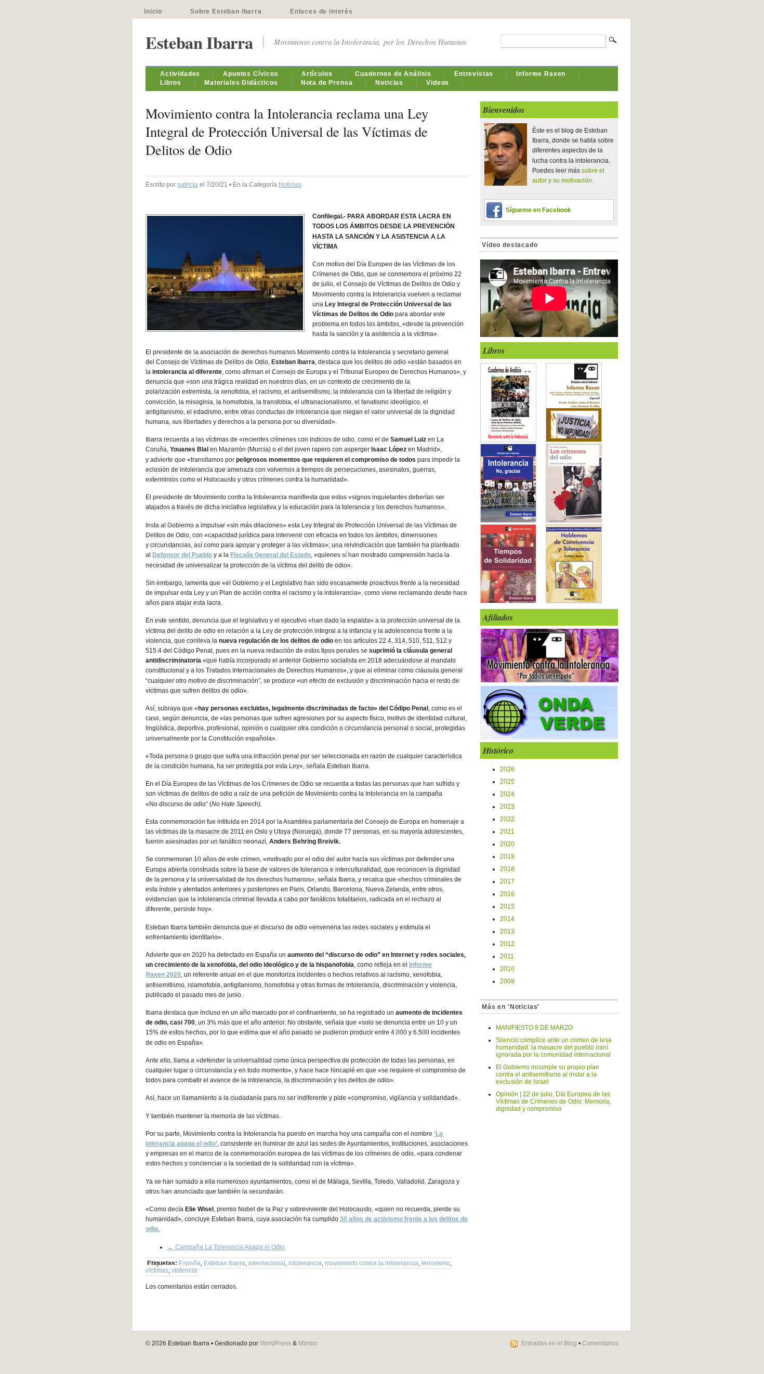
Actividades (180, 73)
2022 (507, 819)
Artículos (317, 73)
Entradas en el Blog (549, 1343)
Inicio (153, 11)
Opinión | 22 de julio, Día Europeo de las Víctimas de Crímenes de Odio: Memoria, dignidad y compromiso (553, 1101)
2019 (507, 856)
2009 (507, 981)
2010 (507, 969)
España (190, 1263)
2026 (507, 769)
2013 (507, 931)
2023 (507, 806)
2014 (507, 919)
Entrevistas (473, 73)
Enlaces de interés (321, 11)
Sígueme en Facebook (538, 210)
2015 (507, 906)
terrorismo (435, 1263)
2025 (507, 781)
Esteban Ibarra (199, 42)
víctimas (157, 1270)
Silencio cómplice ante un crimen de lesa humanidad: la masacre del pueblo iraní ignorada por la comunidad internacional (554, 1047)
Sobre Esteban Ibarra (226, 11)
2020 (507, 844)
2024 (507, 794)
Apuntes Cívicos (251, 73)
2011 (507, 956)
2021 (507, 831)
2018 (507, 869)
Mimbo (308, 1343)
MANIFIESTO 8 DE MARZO (534, 1027)
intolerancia (305, 1263)
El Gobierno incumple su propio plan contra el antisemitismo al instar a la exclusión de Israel (547, 1074)
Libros (170, 82)
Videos (437, 82)
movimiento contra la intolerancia (371, 1263)
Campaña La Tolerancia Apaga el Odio (226, 1247)
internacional (266, 1263)
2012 (507, 944)
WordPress (275, 1343)
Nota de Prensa (327, 82)
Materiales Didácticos (241, 82)
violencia (184, 1270)
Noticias (389, 82)
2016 (507, 894)
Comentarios (600, 1343)
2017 (507, 881)
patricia (187, 184)
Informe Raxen (540, 73)
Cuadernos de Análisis (393, 73)
